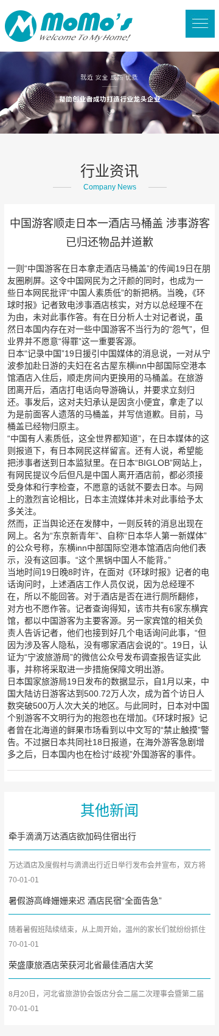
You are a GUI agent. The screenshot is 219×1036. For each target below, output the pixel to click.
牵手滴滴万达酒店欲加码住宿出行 (72, 836)
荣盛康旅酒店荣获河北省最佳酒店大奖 (81, 965)
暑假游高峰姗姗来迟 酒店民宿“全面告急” (85, 900)
